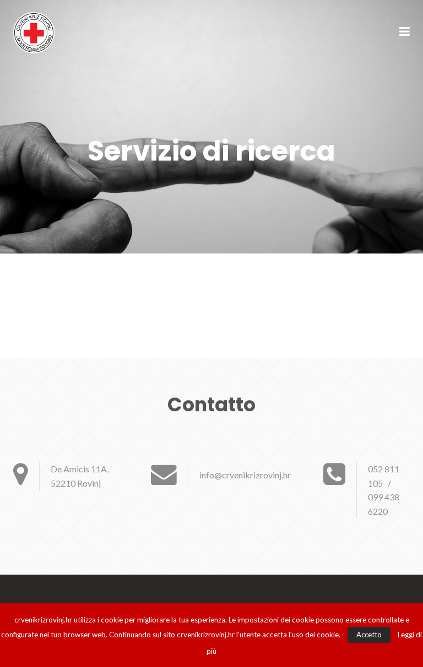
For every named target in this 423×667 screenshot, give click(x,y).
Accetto (369, 634)
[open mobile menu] (404, 32)
